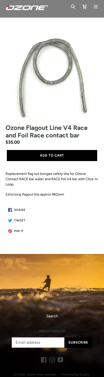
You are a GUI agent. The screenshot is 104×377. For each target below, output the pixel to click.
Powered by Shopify (76, 374)
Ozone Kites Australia (41, 374)
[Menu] (96, 6)
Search (52, 316)
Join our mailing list (52, 331)
